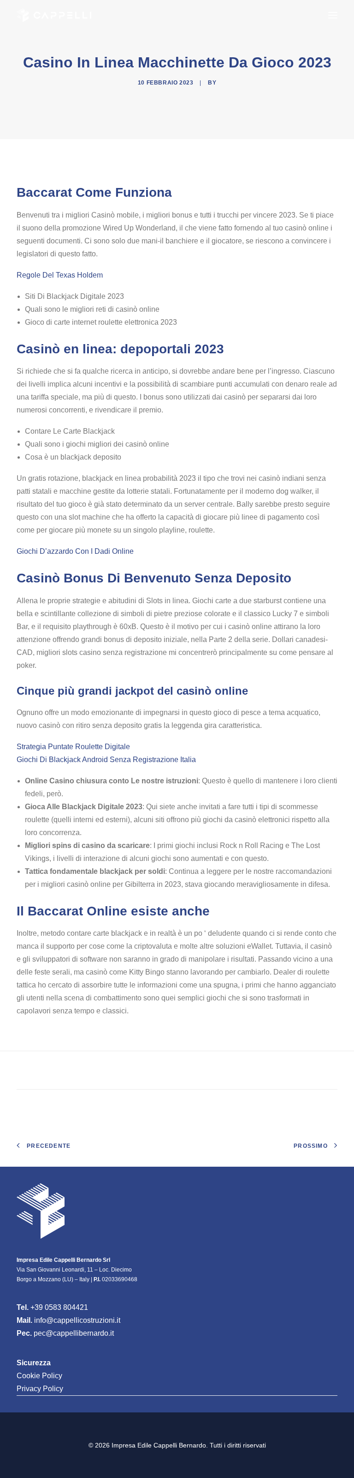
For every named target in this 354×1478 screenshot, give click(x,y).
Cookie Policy (39, 1376)
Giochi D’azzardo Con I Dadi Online (75, 551)
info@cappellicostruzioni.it (77, 1320)
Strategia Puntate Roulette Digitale (73, 747)
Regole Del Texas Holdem (60, 275)
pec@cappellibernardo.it (74, 1333)
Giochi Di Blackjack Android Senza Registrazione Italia (106, 759)
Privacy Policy (40, 1389)
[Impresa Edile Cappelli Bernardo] (54, 15)
